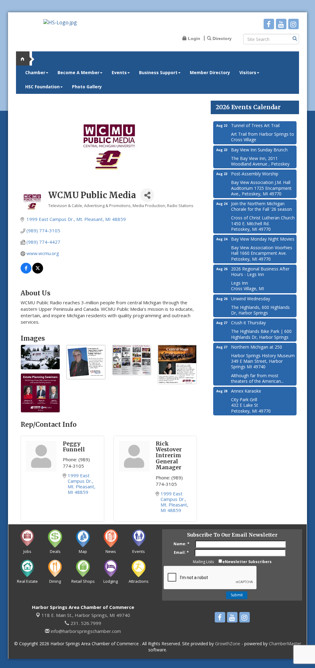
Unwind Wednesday (250, 299)
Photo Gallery (87, 87)
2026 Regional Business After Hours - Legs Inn (260, 271)
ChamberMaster (285, 643)
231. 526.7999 (85, 623)
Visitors (247, 72)
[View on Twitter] (37, 272)
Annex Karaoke (246, 391)
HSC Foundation (42, 87)
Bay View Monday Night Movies (262, 239)
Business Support (158, 72)
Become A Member (78, 72)
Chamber (35, 72)
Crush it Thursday (248, 323)
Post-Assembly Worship (254, 174)
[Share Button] (147, 195)
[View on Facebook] (26, 272)
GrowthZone (227, 643)
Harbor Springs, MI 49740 (86, 615)
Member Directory (210, 72)
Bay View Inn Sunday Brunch (259, 150)
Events (119, 72)
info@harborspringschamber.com (85, 631)
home (25, 58)
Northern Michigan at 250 (256, 347)
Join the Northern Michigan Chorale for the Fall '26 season (261, 206)
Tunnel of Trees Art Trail (255, 125)
